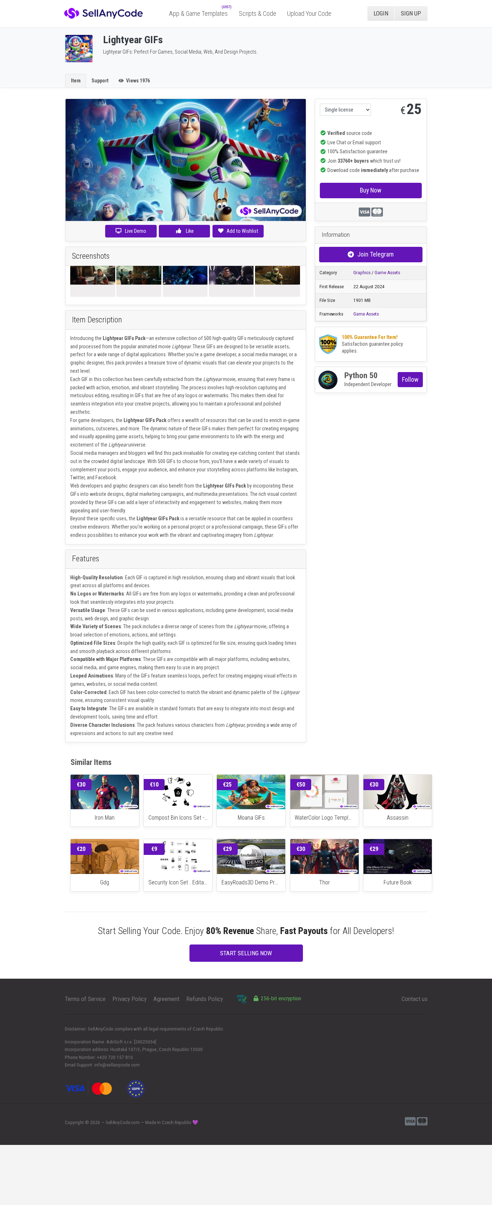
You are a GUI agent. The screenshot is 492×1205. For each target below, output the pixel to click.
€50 (300, 784)
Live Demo (135, 231)
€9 (154, 849)
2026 (95, 1122)
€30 (81, 784)
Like (189, 231)
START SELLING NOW (246, 953)
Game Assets (387, 272)
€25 (227, 784)
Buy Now (370, 190)
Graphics (362, 272)
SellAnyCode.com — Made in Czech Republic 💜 (152, 1122)
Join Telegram (375, 254)
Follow (410, 379)
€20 (81, 849)
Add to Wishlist (242, 231)
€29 (227, 849)
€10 (154, 784)
